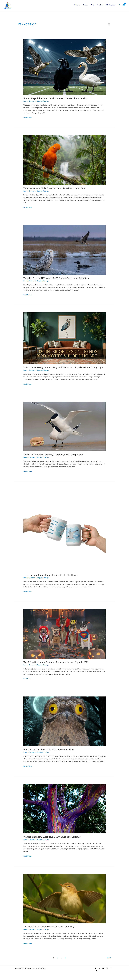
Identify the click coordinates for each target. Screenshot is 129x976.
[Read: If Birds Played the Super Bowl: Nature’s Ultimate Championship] (64, 67)
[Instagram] (107, 968)
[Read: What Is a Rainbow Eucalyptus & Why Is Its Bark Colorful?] (64, 808)
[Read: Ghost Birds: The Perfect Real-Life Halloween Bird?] (64, 721)
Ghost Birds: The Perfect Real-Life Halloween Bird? (48, 749)
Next (110, 958)
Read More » (27, 117)
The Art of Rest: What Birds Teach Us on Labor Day (48, 926)
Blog (92, 5)
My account (110, 5)
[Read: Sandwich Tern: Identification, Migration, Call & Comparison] (64, 426)
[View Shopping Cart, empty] (124, 5)
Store (76, 5)
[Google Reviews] (111, 968)
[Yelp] (96, 971)
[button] (119, 5)
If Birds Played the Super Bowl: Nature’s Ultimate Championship (55, 98)
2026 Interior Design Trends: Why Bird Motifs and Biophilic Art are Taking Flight (63, 367)
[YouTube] (99, 968)
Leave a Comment (29, 101)
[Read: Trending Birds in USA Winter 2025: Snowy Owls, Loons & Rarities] (64, 250)
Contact (100, 5)
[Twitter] (103, 968)
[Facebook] (95, 968)
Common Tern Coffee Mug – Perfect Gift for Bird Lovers (51, 574)
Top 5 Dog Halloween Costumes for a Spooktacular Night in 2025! (56, 662)
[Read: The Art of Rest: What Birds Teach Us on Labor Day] (64, 898)
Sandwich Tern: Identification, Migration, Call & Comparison (53, 454)
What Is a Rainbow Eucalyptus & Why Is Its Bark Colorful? (51, 836)
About (85, 5)
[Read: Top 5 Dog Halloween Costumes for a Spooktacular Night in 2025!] (64, 634)
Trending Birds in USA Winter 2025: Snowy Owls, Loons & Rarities (56, 278)
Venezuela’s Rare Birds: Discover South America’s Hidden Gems (54, 188)
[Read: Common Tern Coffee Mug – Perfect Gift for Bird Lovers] (64, 530)
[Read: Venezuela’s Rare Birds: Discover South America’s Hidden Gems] (64, 160)
